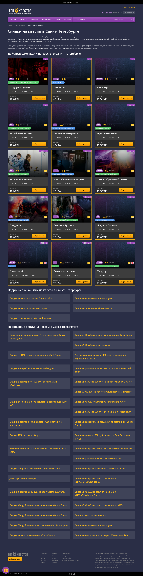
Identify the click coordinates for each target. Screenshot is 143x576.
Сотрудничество (67, 556)
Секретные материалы (66, 133)
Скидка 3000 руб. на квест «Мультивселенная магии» (103, 391)
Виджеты (54, 562)
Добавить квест (14, 559)
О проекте (55, 560)
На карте (67, 19)
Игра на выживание (21, 179)
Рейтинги (43, 558)
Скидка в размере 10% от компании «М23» (98, 458)
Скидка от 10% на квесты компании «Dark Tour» (35, 355)
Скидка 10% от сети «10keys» (25, 435)
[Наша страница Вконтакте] (69, 574)
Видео (43, 562)
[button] (129, 12)
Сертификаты (81, 19)
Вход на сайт (107, 12)
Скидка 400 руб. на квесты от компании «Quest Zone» (103, 335)
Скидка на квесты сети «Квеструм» (93, 298)
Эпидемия (15, 225)
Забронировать (39, 98)
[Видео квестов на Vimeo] (74, 574)
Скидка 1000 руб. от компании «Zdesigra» (31, 368)
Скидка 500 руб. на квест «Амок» (92, 345)
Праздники (35, 19)
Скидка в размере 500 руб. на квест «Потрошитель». (37, 491)
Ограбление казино (21, 133)
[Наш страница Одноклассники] (71, 574)
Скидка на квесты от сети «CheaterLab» (30, 298)
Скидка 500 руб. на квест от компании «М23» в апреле (38, 525)
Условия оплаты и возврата (70, 560)
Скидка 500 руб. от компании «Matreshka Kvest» (100, 401)
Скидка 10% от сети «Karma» (90, 515)
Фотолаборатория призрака (69, 179)
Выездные (23, 19)
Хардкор (101, 271)
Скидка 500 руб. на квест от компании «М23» (99, 505)
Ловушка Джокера (107, 225)
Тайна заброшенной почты (112, 179)
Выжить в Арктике (64, 225)
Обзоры (57, 19)
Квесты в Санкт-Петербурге (16, 25)
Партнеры (55, 554)
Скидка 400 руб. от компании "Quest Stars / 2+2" (35, 468)
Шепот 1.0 (59, 87)
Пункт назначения (107, 133)
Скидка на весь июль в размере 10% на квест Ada (101, 535)
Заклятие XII (17, 271)
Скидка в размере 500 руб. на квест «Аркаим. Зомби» (103, 381)
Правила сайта (66, 558)
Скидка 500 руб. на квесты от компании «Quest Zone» (38, 515)
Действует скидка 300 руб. (23, 478)
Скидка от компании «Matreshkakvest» (30, 318)
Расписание (46, 19)
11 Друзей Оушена (20, 87)
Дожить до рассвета (64, 271)
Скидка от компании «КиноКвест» (93, 308)
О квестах (55, 556)
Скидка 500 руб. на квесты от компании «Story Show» (103, 448)
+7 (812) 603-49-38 (128, 8)
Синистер (102, 87)
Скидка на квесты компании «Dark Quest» (32, 535)
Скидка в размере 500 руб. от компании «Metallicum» (103, 411)
